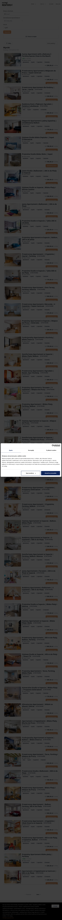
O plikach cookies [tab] (51, 450)
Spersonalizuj (30, 473)
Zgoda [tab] (11, 450)
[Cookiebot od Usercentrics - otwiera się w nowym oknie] (53, 445)
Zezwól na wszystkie (50, 473)
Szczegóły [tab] (31, 450)
